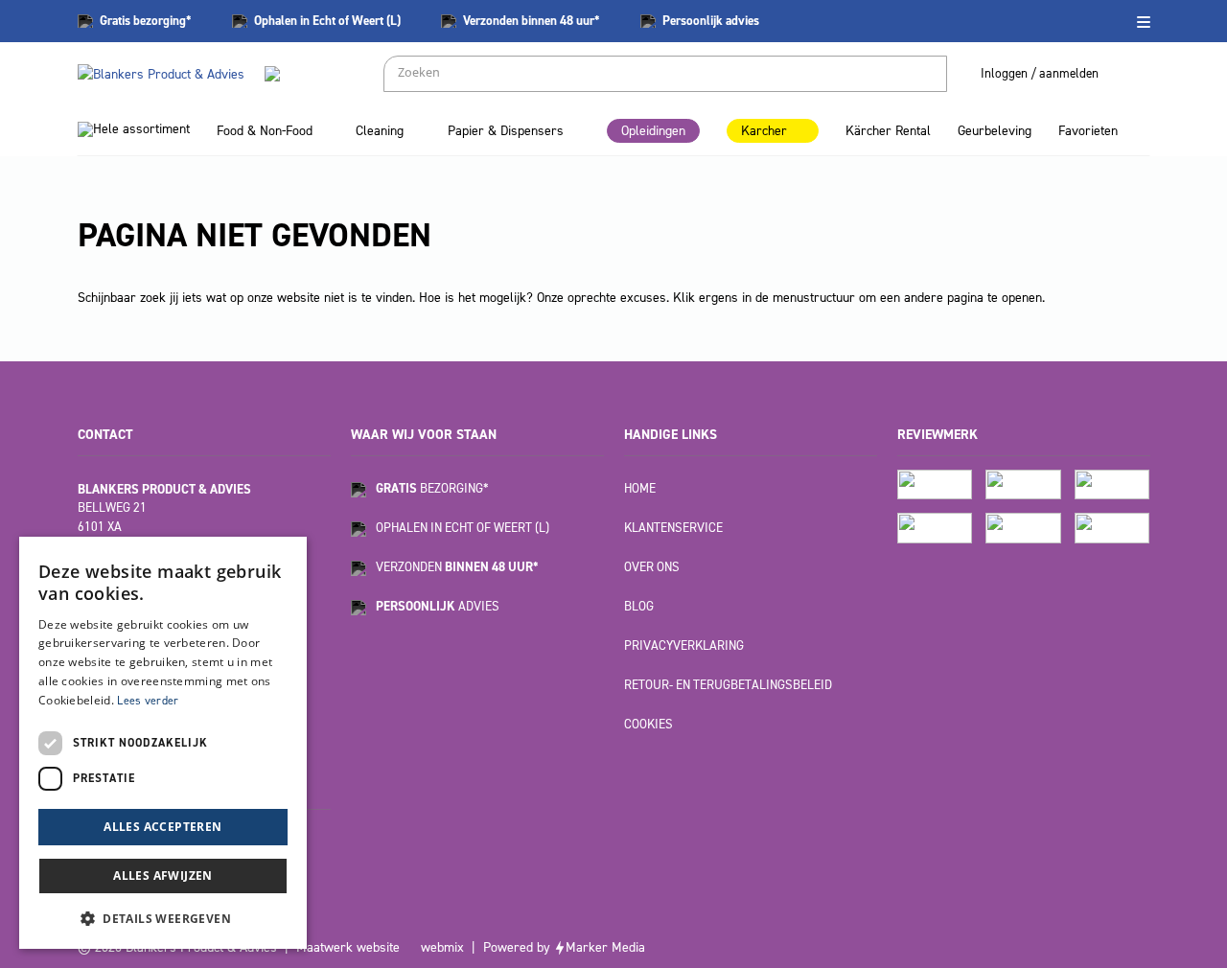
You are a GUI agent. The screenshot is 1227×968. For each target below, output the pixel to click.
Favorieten (1088, 131)
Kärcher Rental (888, 131)
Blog (639, 606)
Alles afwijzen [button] (163, 875)
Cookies (648, 724)
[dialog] (163, 743)
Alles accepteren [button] (162, 826)
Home (640, 488)
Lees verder (147, 700)
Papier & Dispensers (506, 131)
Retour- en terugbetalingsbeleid (728, 685)
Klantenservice (673, 527)
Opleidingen (653, 131)
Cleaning (380, 131)
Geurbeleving (994, 131)
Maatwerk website (348, 947)
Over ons (652, 567)
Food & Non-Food (265, 131)
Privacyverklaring (684, 645)
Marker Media (605, 947)
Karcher (764, 131)
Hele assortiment (141, 129)
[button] (163, 918)
